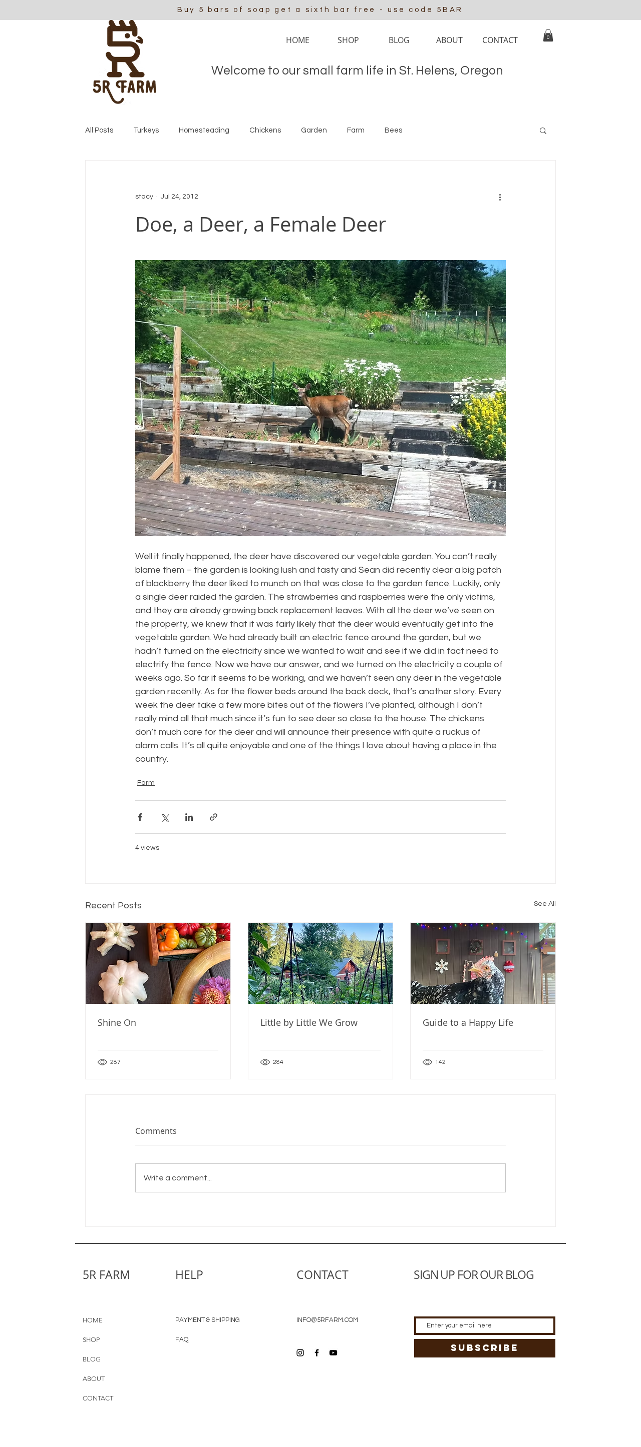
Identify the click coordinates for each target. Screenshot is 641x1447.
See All (545, 903)
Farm (356, 130)
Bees (393, 130)
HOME (93, 1320)
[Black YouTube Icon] (333, 1352)
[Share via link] (213, 817)
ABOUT (94, 1378)
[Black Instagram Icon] (300, 1352)
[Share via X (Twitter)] (164, 817)
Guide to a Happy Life (468, 1022)
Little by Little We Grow (309, 1022)
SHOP (91, 1339)
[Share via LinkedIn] (189, 817)
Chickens (265, 130)
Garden (314, 130)
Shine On (117, 1022)
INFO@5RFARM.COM (327, 1319)
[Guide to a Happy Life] (483, 963)
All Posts (99, 130)
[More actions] (500, 197)
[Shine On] (158, 963)
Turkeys (146, 130)
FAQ (181, 1339)
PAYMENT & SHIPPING (207, 1319)
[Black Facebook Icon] (317, 1352)
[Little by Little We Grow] (320, 963)
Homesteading (204, 130)
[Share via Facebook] (140, 817)
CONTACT (98, 1398)
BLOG (92, 1359)
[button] (548, 35)
